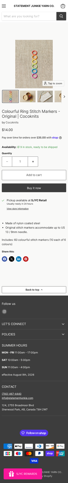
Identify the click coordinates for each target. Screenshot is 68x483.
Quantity (7, 153)
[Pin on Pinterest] (25, 259)
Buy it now (34, 188)
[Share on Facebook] (4, 259)
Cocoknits (12, 122)
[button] (10, 96)
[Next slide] (64, 96)
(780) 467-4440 (11, 393)
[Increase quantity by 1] (33, 162)
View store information (18, 208)
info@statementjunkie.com (17, 397)
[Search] (61, 16)
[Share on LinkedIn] (18, 259)
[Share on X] (11, 259)
